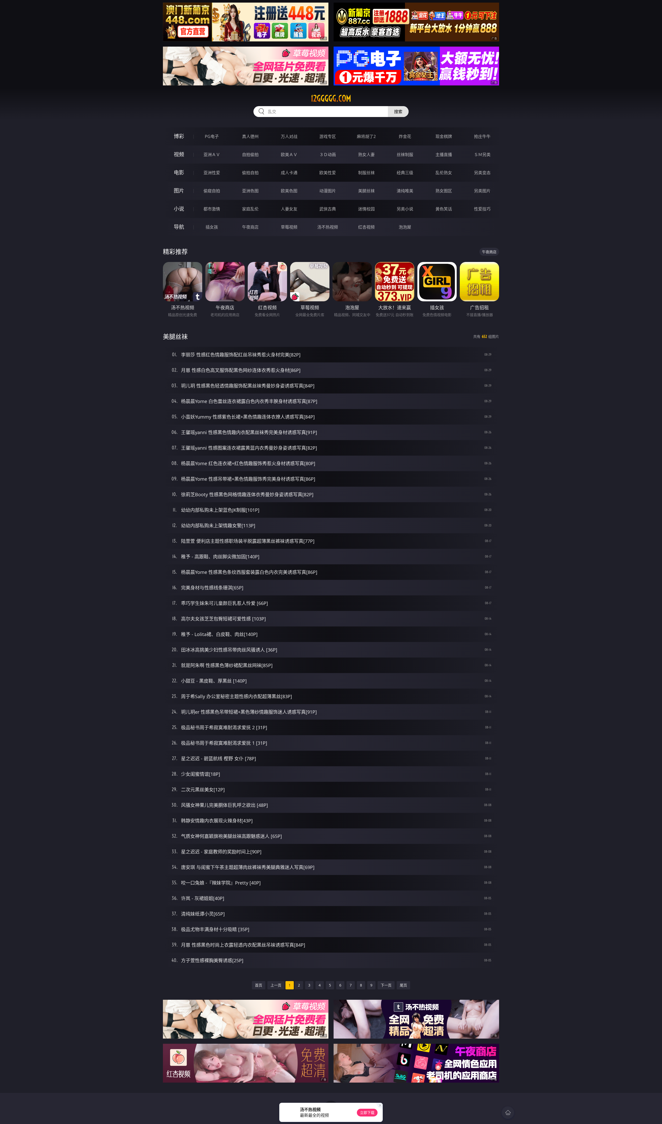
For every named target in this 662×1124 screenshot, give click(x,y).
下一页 (386, 985)
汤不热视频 (327, 227)
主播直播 (443, 154)
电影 (179, 172)
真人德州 (250, 136)
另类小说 (405, 209)
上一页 (275, 985)
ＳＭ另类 (482, 154)
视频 (179, 154)
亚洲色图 (250, 191)
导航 (179, 226)
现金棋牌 (443, 136)
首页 (258, 985)
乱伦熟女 (443, 173)
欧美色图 (289, 191)
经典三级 (405, 173)
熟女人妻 (366, 154)
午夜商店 (250, 227)
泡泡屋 (405, 227)
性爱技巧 (482, 209)
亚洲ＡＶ (212, 154)
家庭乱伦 (250, 209)
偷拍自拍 (250, 173)
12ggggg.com (331, 98)
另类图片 (482, 191)
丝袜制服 (405, 154)
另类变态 (482, 173)
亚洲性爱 (212, 173)
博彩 (179, 136)
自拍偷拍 (250, 154)
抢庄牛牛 (482, 136)
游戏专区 (327, 136)
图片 (179, 190)
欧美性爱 (327, 173)
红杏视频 (366, 227)
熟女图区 (443, 191)
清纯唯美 (405, 191)
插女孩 (212, 227)
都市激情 (212, 209)
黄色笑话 (443, 209)
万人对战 (289, 136)
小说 (179, 208)
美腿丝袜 (366, 191)
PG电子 (212, 136)
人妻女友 (289, 209)
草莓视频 (289, 227)
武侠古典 (327, 209)
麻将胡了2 (366, 136)
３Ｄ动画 (327, 154)
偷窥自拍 (212, 191)
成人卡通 (289, 173)
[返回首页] (508, 1112)
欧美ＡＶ (289, 154)
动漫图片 (327, 191)
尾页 (403, 985)
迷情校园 (366, 209)
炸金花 (405, 136)
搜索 (398, 111)
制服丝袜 (366, 173)
